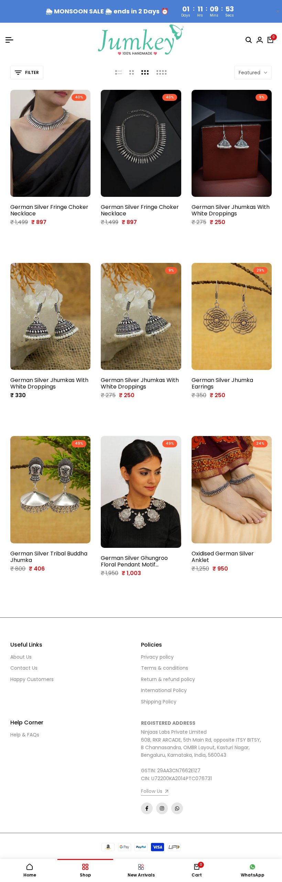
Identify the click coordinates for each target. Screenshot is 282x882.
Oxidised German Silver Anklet (223, 556)
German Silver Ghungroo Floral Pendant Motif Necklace (134, 561)
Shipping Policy (158, 701)
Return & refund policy (168, 679)
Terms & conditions (164, 668)
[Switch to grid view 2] (131, 72)
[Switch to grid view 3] (145, 72)
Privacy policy (157, 656)
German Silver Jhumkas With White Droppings (231, 210)
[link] (154, 792)
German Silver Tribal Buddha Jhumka (48, 556)
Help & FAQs (24, 734)
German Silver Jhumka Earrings (222, 383)
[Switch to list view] (118, 72)
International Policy (164, 690)
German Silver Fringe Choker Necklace (49, 210)
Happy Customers (32, 679)
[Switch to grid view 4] (162, 72)
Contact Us (23, 668)
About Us (21, 656)
